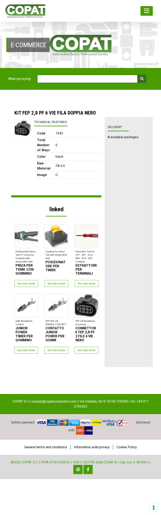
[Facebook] (88, 469)
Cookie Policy (127, 447)
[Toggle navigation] (146, 11)
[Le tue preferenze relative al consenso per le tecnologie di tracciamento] (154, 508)
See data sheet (26, 283)
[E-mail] (78, 469)
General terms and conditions (45, 447)
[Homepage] (25, 11)
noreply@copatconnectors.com (54, 401)
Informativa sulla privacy (92, 447)
